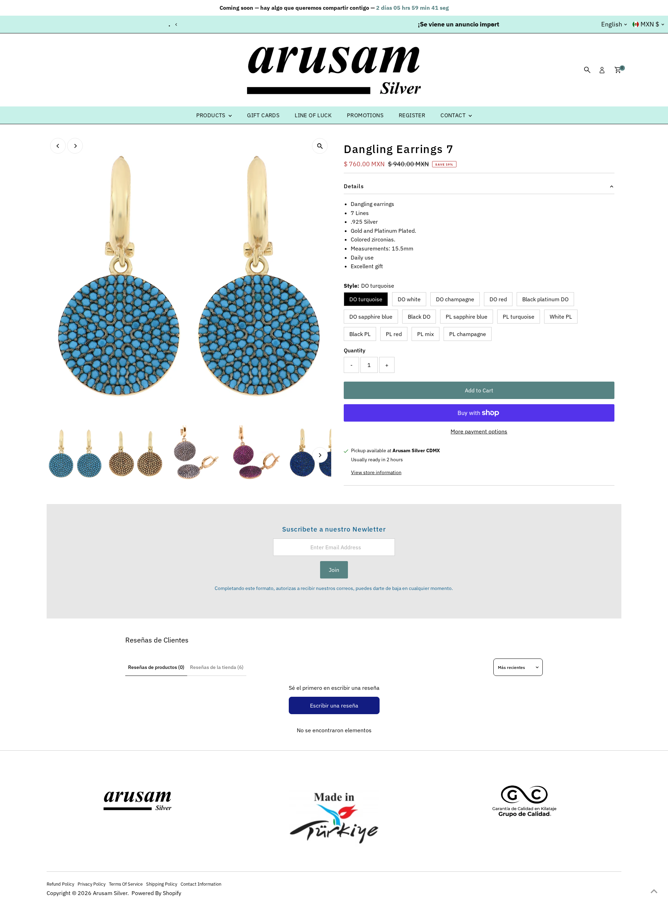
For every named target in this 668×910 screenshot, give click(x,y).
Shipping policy (161, 884)
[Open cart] (617, 70)
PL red (394, 333)
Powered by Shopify (156, 892)
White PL (561, 316)
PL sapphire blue (466, 316)
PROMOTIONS (365, 115)
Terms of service (126, 884)
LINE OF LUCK (313, 115)
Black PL (360, 333)
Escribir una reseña (334, 705)
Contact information (201, 884)
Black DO (419, 316)
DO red (498, 299)
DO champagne (455, 299)
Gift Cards (263, 115)
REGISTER (412, 115)
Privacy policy (91, 884)
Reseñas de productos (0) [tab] (156, 667)
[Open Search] (587, 70)
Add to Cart (479, 390)
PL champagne (467, 333)
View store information (376, 472)
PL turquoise (518, 316)
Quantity (354, 350)
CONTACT (453, 115)
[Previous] (176, 24)
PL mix (425, 333)
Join (334, 569)
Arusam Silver (110, 892)
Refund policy (60, 884)
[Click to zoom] (320, 146)
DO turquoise (365, 299)
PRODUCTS (211, 115)
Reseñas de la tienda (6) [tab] (217, 667)
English (611, 24)
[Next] (492, 24)
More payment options (479, 431)
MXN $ (650, 24)
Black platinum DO (545, 299)
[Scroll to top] (654, 891)
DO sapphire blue (370, 316)
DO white (409, 299)
